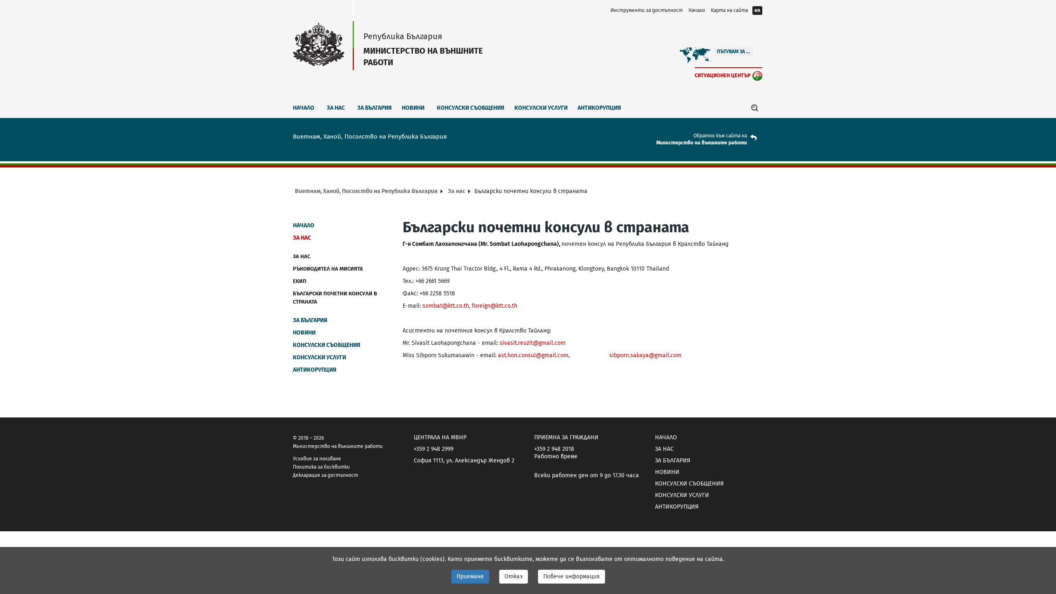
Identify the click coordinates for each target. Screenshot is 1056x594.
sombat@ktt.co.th (445, 305)
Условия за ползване (317, 459)
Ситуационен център (723, 75)
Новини (413, 107)
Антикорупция (599, 107)
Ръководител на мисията (328, 269)
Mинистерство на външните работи (701, 143)
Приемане (470, 576)
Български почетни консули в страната (335, 297)
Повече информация (571, 576)
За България (374, 107)
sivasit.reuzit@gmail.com (533, 342)
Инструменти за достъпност (646, 10)
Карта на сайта (729, 10)
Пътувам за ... (733, 51)
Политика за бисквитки (321, 467)
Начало (696, 10)
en (757, 10)
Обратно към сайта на (720, 136)
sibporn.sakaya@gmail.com (645, 355)
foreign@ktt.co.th (494, 305)
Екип (299, 281)
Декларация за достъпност (325, 475)
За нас (336, 107)
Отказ (513, 576)
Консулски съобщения (470, 107)
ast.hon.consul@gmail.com (533, 355)
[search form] (755, 107)
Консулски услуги (541, 107)
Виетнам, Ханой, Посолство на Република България (366, 191)
